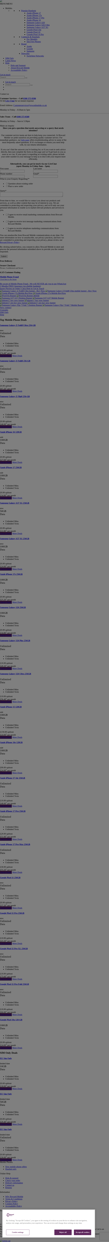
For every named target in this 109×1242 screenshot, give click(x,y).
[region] (48, 1223)
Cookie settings (18, 1232)
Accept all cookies (82, 1232)
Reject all (63, 1232)
